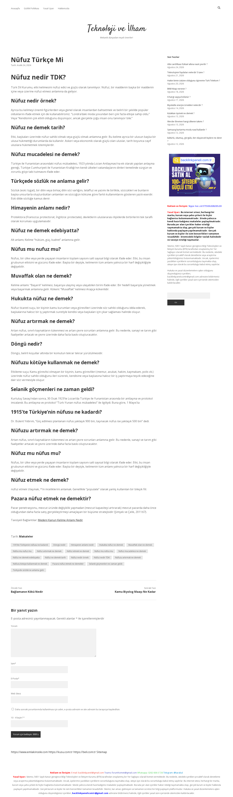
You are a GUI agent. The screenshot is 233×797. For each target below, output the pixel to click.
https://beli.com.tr (84, 752)
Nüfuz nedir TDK (102, 557)
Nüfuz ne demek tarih (55, 557)
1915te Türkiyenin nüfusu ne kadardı (30, 544)
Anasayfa (15, 8)
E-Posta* (15, 678)
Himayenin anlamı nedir (82, 544)
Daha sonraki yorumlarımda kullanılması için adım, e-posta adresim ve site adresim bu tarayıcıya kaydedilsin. (67, 709)
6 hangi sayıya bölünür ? (178, 96)
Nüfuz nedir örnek (80, 557)
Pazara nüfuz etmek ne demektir (68, 563)
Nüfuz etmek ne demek (78, 551)
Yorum (14, 626)
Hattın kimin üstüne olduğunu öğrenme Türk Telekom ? (193, 80)
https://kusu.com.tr (60, 752)
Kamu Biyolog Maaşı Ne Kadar (135, 592)
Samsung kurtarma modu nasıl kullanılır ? (187, 129)
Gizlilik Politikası (31, 8)
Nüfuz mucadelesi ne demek (132, 551)
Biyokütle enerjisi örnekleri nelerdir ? (184, 105)
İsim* (13, 663)
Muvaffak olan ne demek (140, 544)
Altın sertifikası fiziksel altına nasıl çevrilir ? (187, 64)
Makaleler (26, 536)
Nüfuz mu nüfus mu (103, 551)
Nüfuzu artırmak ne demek (128, 557)
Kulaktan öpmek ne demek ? (180, 113)
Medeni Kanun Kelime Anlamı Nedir (60, 520)
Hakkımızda (63, 8)
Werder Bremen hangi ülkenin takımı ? (185, 121)
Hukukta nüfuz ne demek (111, 544)
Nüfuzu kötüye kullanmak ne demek (30, 563)
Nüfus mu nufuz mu (22, 551)
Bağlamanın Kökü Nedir (27, 592)
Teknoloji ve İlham (116, 29)
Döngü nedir (59, 544)
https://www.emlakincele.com (29, 752)
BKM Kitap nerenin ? (176, 88)
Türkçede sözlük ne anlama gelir (28, 570)
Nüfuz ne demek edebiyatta (26, 557)
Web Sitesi (16, 693)
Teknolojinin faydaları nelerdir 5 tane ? (185, 72)
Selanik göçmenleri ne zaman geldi (105, 563)
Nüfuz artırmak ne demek (49, 551)
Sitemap (102, 752)
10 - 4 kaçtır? (18, 717)
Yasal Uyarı (48, 8)
